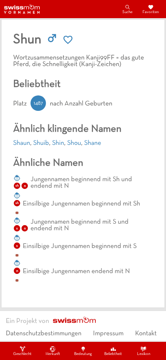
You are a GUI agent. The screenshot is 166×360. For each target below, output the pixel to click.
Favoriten (150, 12)
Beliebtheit (113, 354)
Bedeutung (83, 354)
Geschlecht (22, 354)
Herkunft (53, 354)
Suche (127, 12)
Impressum (108, 334)
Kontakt (146, 334)
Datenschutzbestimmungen (43, 334)
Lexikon (143, 354)
